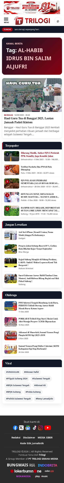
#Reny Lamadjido (44, 398)
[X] (21, 428)
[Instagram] (40, 428)
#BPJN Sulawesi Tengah (17, 385)
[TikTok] (34, 428)
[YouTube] (47, 428)
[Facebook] (15, 428)
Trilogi (42, 454)
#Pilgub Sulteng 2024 (16, 378)
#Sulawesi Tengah (41, 378)
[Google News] (28, 428)
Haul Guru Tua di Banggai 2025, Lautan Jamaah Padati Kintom (28, 120)
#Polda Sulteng (33, 392)
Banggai (8, 115)
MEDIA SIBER (45, 437)
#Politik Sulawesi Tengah (18, 398)
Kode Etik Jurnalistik (32, 443)
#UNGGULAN (12, 372)
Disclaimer (29, 437)
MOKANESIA (23, 476)
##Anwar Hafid (31, 372)
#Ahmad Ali (40, 385)
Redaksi (16, 437)
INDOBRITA (47, 465)
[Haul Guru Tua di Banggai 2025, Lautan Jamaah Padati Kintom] (32, 95)
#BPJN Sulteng (13, 392)
